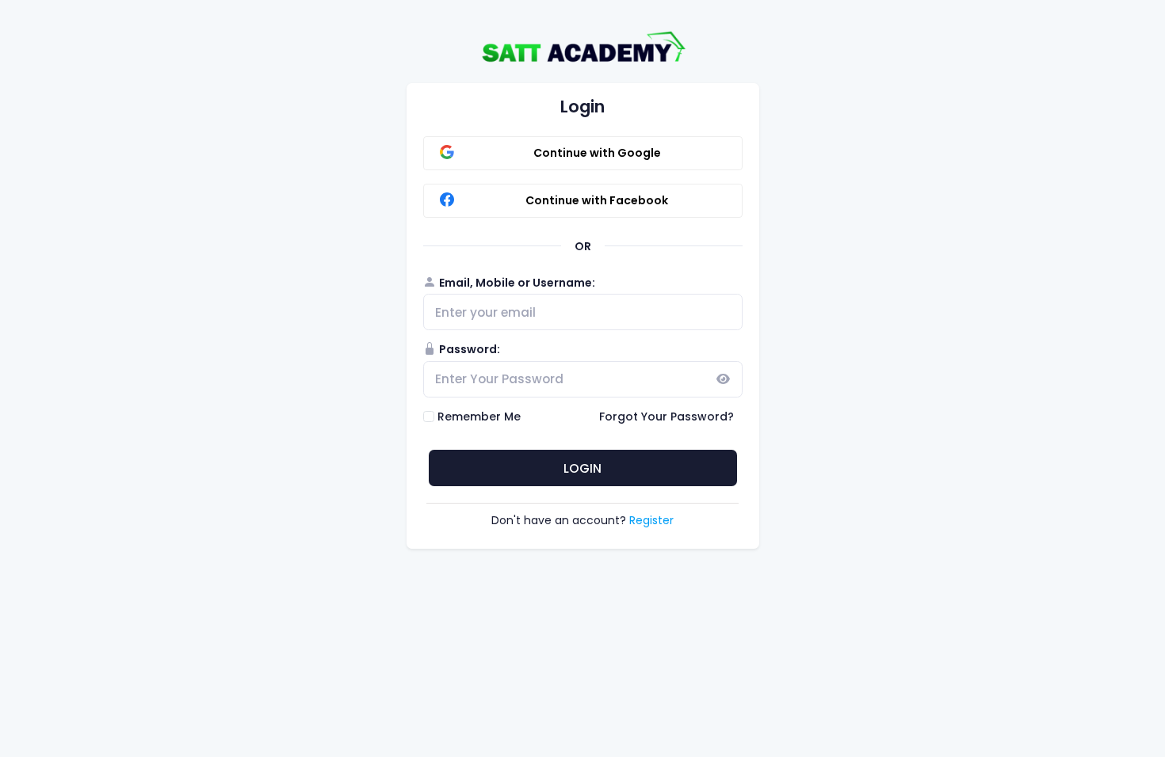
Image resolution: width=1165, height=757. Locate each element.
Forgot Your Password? (666, 416)
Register (651, 520)
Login (582, 468)
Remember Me (479, 416)
